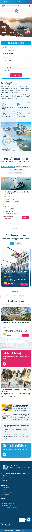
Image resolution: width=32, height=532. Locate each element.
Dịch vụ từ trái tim (11, 6)
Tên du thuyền (8, 47)
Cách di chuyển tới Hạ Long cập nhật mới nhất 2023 (21, 415)
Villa (11, 243)
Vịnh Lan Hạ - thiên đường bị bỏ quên (14, 434)
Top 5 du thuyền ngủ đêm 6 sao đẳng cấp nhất (15, 430)
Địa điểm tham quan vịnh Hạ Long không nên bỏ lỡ (16, 437)
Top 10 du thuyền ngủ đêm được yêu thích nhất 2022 (20, 405)
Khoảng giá (7, 67)
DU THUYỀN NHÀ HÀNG (16, 169)
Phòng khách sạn (5, 489)
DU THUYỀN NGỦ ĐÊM (8, 166)
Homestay (19, 243)
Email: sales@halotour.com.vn (10, 478)
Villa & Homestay (5, 487)
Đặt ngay (26, 217)
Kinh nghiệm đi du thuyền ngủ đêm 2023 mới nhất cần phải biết (16, 426)
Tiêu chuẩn (7, 60)
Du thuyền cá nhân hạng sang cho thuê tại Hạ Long (13, 390)
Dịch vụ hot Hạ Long (6, 492)
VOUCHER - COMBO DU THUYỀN (16, 173)
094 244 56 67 (7, 480)
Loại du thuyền (9, 54)
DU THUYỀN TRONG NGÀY (23, 166)
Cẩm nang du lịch (5, 494)
